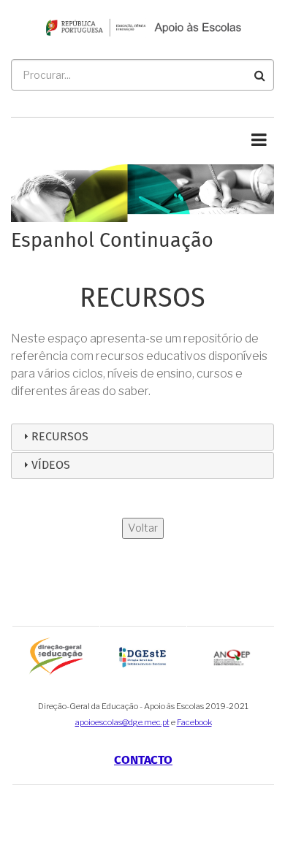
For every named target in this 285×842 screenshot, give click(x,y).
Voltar (143, 528)
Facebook (194, 722)
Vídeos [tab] (50, 465)
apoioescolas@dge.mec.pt (122, 722)
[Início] (142, 26)
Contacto (143, 760)
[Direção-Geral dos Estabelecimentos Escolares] (143, 656)
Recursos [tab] (59, 437)
